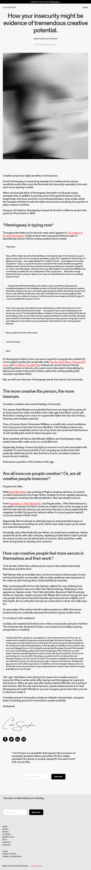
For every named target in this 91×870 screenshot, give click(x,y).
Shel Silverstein (18, 492)
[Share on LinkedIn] (17, 739)
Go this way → (55, 1)
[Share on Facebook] (5, 739)
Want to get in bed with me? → (16, 866)
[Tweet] (11, 739)
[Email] (23, 739)
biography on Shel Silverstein (25, 503)
